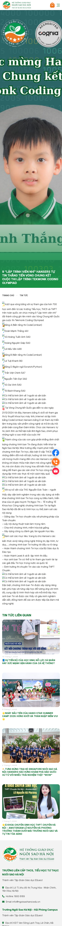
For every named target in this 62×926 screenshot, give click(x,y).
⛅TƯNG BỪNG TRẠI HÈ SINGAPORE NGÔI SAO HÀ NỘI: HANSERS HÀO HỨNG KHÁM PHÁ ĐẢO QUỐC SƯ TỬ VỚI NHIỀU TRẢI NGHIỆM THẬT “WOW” (29, 772)
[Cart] (52, 5)
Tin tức (24, 296)
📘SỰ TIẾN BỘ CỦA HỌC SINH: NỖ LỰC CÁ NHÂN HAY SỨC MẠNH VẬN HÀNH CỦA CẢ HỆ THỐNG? (28, 662)
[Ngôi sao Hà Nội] (16, 5)
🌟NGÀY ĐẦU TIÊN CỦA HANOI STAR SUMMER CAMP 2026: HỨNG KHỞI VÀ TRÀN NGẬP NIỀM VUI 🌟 (30, 716)
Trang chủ (8, 296)
